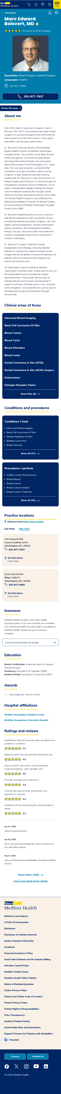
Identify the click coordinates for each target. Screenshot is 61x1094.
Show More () (28, 875)
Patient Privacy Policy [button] (16, 1002)
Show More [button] (28, 394)
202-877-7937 (33, 96)
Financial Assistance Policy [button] (18, 953)
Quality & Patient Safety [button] (17, 1021)
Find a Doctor (10, 13)
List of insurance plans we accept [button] (21, 642)
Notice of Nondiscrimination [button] (19, 984)
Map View (24, 528)
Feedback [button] (9, 947)
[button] (28, 4)
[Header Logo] (10, 3)
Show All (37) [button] (28, 453)
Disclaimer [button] (9, 928)
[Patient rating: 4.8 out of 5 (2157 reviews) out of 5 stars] (12, 31)
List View (9, 528)
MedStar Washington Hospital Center (24, 714)
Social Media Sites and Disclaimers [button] (22, 1027)
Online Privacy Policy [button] (15, 990)
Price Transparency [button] (14, 1015)
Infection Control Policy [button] (16, 965)
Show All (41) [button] (38, 500)
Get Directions (15, 558)
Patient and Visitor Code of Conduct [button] (23, 996)
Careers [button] (15, 1056)
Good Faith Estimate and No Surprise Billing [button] (27, 959)
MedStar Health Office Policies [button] (20, 978)
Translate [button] (14, 1039)
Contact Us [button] (38, 1056)
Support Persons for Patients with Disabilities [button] (28, 1033)
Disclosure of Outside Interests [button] (20, 934)
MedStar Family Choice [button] (16, 971)
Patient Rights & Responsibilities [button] (21, 1008)
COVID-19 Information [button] (16, 922)
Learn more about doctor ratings (30, 881)
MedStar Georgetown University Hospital (26, 720)
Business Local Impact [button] (16, 916)
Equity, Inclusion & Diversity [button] (19, 940)
